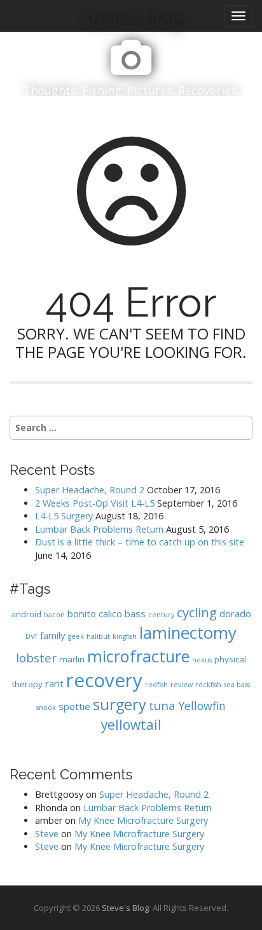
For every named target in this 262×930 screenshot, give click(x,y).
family (53, 635)
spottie (74, 706)
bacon (54, 614)
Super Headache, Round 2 (89, 490)
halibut (98, 636)
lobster (36, 658)
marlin (72, 659)
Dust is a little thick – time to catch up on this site (139, 542)
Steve (47, 834)
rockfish (208, 684)
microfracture (138, 656)
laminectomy (188, 633)
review (181, 684)
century (161, 614)
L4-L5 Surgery (64, 516)
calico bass (122, 613)
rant (54, 683)
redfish (156, 684)
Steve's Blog (125, 907)
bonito (81, 613)
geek (76, 636)
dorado (235, 613)
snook (46, 707)
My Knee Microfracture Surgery (143, 820)
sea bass (237, 684)
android (26, 614)
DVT (31, 636)
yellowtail (131, 725)
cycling (197, 612)
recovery (104, 680)
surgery (119, 704)
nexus (202, 659)
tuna (162, 705)
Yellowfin (202, 705)
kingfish (125, 636)
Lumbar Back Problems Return (99, 529)
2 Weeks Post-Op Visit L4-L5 (95, 503)
